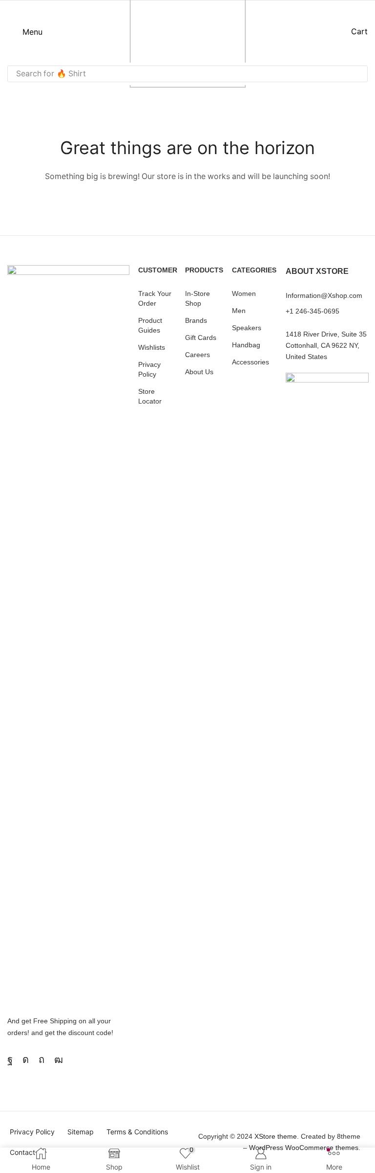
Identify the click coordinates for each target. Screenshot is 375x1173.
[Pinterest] (41, 1059)
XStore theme (275, 1136)
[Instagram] (25, 1059)
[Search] (357, 74)
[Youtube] (58, 1059)
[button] (24, 32)
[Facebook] (10, 1059)
